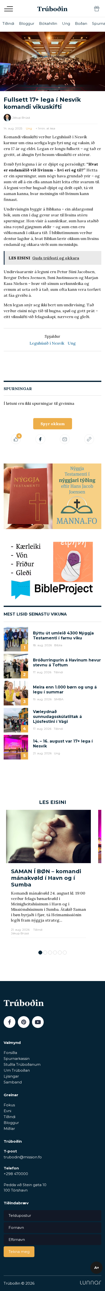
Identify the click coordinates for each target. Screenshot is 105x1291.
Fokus (9, 1105)
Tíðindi (8, 23)
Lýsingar (11, 1076)
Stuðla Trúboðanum (22, 1064)
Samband (13, 1082)
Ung (66, 23)
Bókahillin (48, 23)
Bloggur (26, 23)
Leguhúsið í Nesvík (47, 343)
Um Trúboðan (17, 1070)
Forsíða (10, 1052)
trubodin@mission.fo (23, 1157)
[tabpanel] (48, 877)
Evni (7, 1111)
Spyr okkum (53, 423)
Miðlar (9, 1128)
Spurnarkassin (17, 1058)
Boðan (81, 23)
